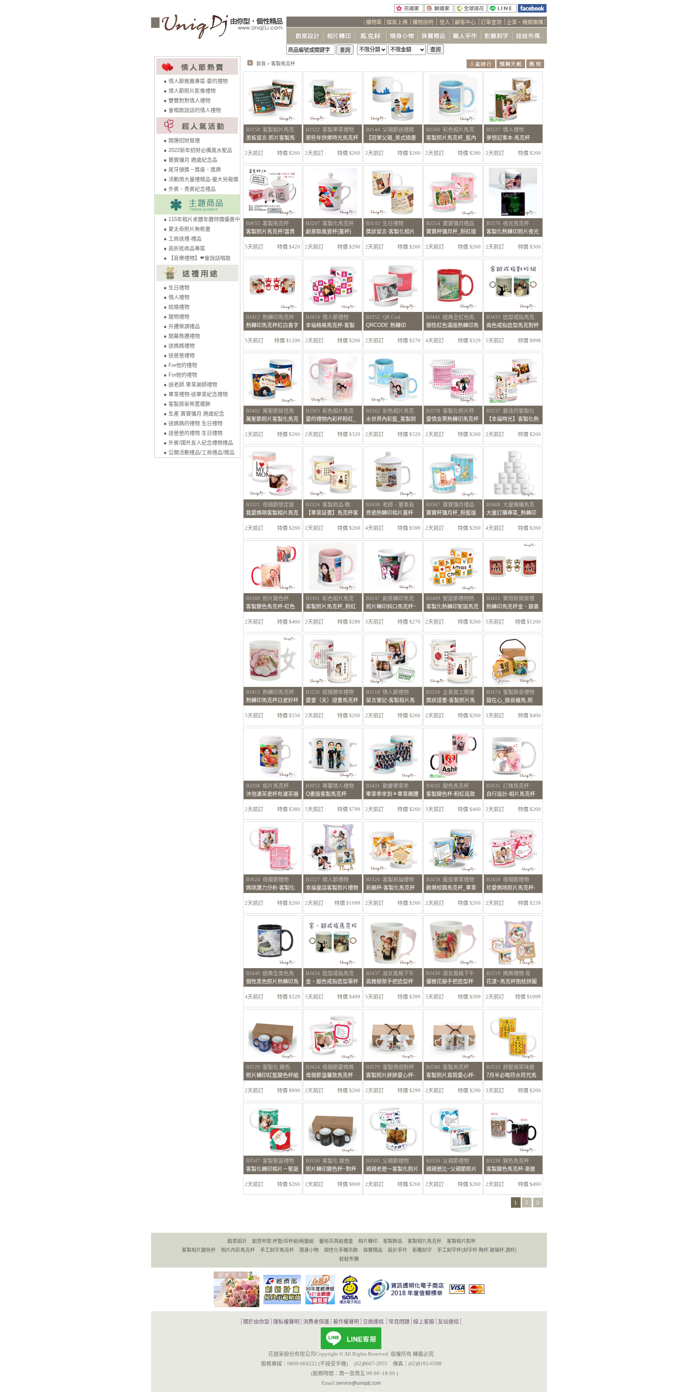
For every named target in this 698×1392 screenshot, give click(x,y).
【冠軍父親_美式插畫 (391, 138)
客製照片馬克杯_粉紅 (331, 606)
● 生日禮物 (176, 287)
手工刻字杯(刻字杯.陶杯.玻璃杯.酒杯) (477, 1250)
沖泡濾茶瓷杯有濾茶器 (272, 794)
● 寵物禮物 (176, 317)
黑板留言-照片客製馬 (270, 138)
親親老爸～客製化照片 (392, 1169)
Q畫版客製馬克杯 (326, 794)
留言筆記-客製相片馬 (390, 700)
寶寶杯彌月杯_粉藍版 (451, 513)
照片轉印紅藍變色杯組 (272, 1075)
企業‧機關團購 (525, 22)
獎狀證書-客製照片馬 (450, 700)
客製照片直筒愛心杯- (450, 1075)
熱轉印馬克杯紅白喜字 (272, 325)
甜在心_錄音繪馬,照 (509, 700)
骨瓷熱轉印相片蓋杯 (389, 513)
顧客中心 (465, 22)
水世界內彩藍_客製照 (391, 419)
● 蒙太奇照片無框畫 (187, 229)
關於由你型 (256, 1321)
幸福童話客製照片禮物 (332, 887)
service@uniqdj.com (358, 1383)
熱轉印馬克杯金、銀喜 (512, 606)
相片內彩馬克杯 (238, 1250)
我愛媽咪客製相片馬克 (272, 513)
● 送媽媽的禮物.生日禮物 (193, 423)
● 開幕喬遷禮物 (182, 336)
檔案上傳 (397, 22)
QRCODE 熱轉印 (386, 325)
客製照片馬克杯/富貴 (270, 231)
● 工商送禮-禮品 (183, 239)
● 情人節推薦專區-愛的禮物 (196, 81)
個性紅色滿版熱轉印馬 (452, 325)
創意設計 (237, 1241)
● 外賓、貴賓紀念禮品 (190, 189)
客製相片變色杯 (199, 1250)
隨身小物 (309, 1250)
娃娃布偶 (349, 1259)
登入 (444, 22)
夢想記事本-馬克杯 (508, 138)
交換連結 (373, 1321)
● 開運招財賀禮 (182, 140)
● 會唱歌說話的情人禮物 (192, 110)
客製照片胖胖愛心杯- (390, 1075)
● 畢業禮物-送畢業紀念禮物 (196, 394)
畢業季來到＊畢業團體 (392, 794)
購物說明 (422, 22)
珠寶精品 (373, 1250)
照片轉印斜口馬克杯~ (391, 606)
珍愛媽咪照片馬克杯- (510, 887)
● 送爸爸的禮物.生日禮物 (193, 433)
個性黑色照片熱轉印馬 (272, 981)
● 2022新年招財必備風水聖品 (198, 150)
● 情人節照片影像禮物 (190, 91)
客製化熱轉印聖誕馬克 (452, 606)
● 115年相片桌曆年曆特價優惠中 (202, 219)
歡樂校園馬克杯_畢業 (451, 887)
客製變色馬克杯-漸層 (510, 1169)
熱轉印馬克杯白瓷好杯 (272, 700)
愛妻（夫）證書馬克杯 (332, 700)
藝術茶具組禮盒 (336, 1241)
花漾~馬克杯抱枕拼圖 (511, 981)
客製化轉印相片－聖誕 (272, 1169)
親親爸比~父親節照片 (451, 1169)
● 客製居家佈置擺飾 (187, 404)
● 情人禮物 (176, 297)
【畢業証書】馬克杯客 (332, 513)
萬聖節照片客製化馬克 (272, 419)
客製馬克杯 (283, 64)
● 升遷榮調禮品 (182, 326)
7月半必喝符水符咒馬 (511, 1075)
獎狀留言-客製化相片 (390, 231)
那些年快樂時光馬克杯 (332, 138)
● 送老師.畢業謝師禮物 (190, 384)
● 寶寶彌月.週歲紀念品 (190, 160)
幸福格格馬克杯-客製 (330, 325)
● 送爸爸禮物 (179, 355)
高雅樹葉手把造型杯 (389, 981)
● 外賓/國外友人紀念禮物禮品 (198, 443)
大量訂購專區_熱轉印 (511, 513)
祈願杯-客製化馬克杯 (390, 887)
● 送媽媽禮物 (179, 346)
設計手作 (397, 1250)
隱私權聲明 (286, 1321)
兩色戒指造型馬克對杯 (512, 325)
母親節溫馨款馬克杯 (329, 1075)
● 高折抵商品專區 (184, 248)
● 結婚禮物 (176, 307)
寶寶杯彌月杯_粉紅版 (451, 231)
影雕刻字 (422, 1250)
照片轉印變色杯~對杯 (331, 1169)
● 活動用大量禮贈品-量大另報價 (201, 179)
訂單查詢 (491, 22)
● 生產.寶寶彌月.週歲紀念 (194, 414)
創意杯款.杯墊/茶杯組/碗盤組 (283, 1241)
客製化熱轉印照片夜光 (512, 231)
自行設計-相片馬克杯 (510, 794)
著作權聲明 (346, 1321)
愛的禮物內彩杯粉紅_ (331, 419)
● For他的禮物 (180, 365)
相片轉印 (368, 1241)
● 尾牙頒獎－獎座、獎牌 (192, 169)
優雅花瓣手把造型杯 (449, 981)
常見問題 (399, 1321)
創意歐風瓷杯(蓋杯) (328, 231)
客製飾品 (392, 1241)
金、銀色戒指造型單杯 (332, 981)
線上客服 (423, 1321)
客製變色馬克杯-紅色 (270, 606)
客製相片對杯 (461, 1241)
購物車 (374, 22)
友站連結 (448, 1321)
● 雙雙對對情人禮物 (187, 100)
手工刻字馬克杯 (277, 1250)
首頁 (261, 64)
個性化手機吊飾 (341, 1250)
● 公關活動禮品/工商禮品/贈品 (199, 452)
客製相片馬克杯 (425, 1241)
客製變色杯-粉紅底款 (450, 794)
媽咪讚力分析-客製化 (270, 887)
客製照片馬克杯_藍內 (451, 138)
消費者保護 (316, 1321)
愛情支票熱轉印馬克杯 (452, 419)
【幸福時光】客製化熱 (512, 419)
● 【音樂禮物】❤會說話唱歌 (197, 258)
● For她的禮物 (180, 375)
